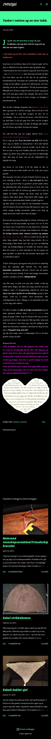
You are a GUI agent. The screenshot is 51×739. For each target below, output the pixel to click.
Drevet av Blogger (27, 729)
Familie (16, 422)
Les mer (44, 572)
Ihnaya (9, 4)
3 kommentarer (15, 572)
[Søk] (41, 4)
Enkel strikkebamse (17, 618)
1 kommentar (14, 643)
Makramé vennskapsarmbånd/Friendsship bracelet (25, 542)
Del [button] (43, 422)
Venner (23, 422)
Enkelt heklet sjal (15, 690)
